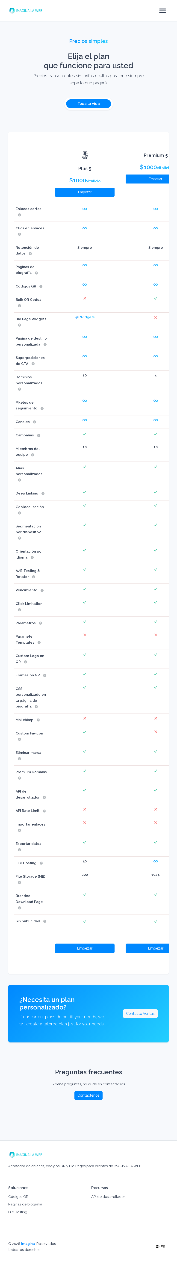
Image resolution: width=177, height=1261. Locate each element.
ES (162, 1247)
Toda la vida (88, 103)
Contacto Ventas (140, 1013)
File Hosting (17, 1212)
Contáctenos (88, 1095)
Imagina (28, 1244)
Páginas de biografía (25, 1204)
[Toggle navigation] (162, 10)
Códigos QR (18, 1197)
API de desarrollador (108, 1197)
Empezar (84, 192)
